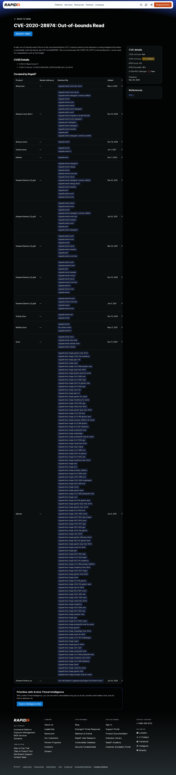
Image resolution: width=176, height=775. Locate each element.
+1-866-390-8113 (144, 723)
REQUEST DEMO (23, 34)
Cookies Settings (101, 767)
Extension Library (114, 738)
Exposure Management (24, 732)
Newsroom (49, 733)
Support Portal (112, 729)
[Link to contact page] (146, 5)
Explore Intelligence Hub (30, 704)
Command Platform (22, 729)
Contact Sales (20, 757)
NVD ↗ (131, 95)
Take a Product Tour (23, 751)
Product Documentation (117, 733)
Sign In (109, 725)
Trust (60, 767)
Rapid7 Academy (113, 742)
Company (99, 5)
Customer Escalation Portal (118, 747)
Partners (89, 5)
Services (68, 5)
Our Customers (51, 738)
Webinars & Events (83, 733)
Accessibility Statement (83, 767)
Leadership (49, 729)
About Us (48, 725)
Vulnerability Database (85, 742)
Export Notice (51, 767)
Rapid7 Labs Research (85, 738)
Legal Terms (27, 767)
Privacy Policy (39, 767)
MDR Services (20, 735)
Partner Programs (52, 742)
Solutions (18, 738)
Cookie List (68, 767)
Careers (48, 751)
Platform (59, 5)
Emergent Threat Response (87, 729)
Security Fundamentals (85, 747)
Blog (77, 725)
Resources (79, 5)
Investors (48, 747)
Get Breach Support (23, 754)
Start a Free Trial (21, 748)
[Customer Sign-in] (151, 5)
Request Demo (163, 5)
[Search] (141, 5)
